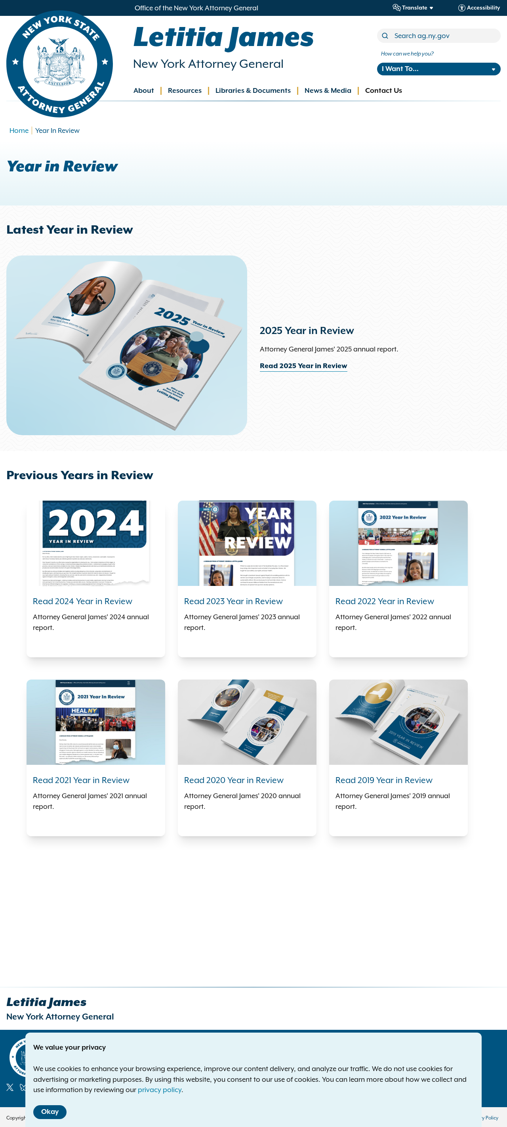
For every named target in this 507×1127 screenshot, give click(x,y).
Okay (50, 1112)
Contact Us (383, 91)
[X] (9, 1087)
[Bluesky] (24, 1087)
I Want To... (400, 69)
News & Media (328, 91)
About (143, 91)
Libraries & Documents (253, 91)
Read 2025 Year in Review (303, 366)
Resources (185, 91)
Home (19, 130)
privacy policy (159, 1090)
